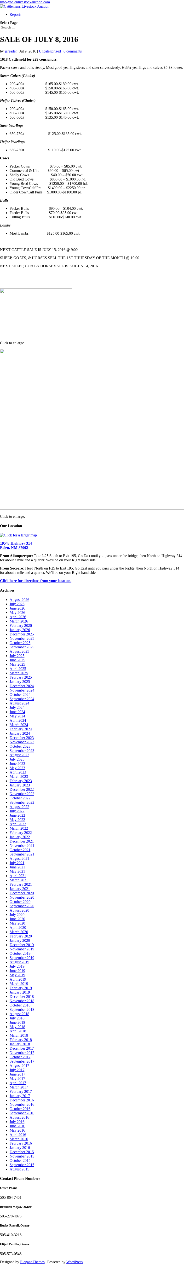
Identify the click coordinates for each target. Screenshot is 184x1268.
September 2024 (22, 699)
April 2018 (18, 1031)
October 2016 (20, 1109)
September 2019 (22, 958)
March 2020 (19, 932)
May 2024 (17, 716)
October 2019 (20, 953)
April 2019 (18, 979)
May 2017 (17, 1078)
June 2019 (17, 971)
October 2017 (20, 1057)
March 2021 (19, 880)
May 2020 (17, 923)
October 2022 (20, 798)
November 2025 (22, 638)
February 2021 (21, 884)
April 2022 (18, 824)
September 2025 (22, 647)
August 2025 (19, 651)
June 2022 (17, 815)
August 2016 (19, 1117)
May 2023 (17, 768)
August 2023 (19, 755)
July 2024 (17, 707)
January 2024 (20, 733)
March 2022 (19, 828)
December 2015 (22, 1152)
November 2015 (22, 1156)
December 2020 (22, 893)
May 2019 (17, 975)
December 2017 (22, 1048)
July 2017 (17, 1070)
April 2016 (18, 1135)
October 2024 (20, 694)
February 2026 (21, 625)
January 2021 (20, 889)
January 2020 (20, 940)
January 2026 (20, 630)
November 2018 (22, 1001)
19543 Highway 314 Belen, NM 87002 (16, 545)
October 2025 (20, 643)
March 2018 (19, 1035)
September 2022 (22, 802)
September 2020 (22, 906)
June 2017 (17, 1074)
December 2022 (22, 789)
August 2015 (19, 1169)
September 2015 (22, 1165)
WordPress (74, 1262)
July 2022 (17, 811)
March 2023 (19, 776)
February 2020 (21, 936)
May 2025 (17, 664)
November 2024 (22, 690)
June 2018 (17, 1022)
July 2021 (17, 863)
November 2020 (22, 897)
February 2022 (21, 833)
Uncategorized (50, 51)
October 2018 (20, 1005)
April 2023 (18, 772)
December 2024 (22, 686)
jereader (11, 51)
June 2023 (17, 764)
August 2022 (19, 807)
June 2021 (17, 867)
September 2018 (22, 1009)
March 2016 (19, 1139)
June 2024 (17, 712)
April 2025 (18, 669)
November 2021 (22, 845)
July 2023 (17, 759)
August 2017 (19, 1066)
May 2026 (17, 613)
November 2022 (22, 794)
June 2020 (17, 919)
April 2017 (18, 1083)
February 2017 (21, 1091)
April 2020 (18, 927)
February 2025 (21, 677)
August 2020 (19, 910)
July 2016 (17, 1122)
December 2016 (22, 1100)
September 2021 (22, 854)
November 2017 (22, 1053)
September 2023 (22, 751)
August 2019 (19, 962)
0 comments (72, 51)
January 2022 (20, 837)
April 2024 (18, 720)
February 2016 (21, 1143)
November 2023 (22, 742)
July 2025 (17, 656)
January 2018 (20, 1044)
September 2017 (22, 1061)
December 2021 (22, 841)
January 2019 (20, 992)
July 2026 (17, 604)
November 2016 (22, 1104)
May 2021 (17, 871)
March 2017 (19, 1087)
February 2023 (21, 781)
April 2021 (18, 876)
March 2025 (19, 673)
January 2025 (20, 682)
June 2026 (17, 608)
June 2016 (17, 1126)
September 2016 (22, 1113)
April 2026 (18, 617)
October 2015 (20, 1160)
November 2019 (22, 949)
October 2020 (20, 902)
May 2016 (17, 1130)
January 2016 (20, 1148)
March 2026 (19, 621)
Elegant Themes (32, 1262)
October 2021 (20, 850)
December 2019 (22, 945)
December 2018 (22, 997)
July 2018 (17, 1018)
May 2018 (17, 1027)
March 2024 (19, 725)
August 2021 (19, 858)
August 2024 (19, 703)
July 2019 (17, 966)
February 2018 (21, 1040)
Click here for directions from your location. (35, 581)
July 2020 (17, 915)
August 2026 (19, 600)
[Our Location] (18, 535)
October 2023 (20, 746)
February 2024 (21, 729)
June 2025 (17, 660)
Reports (15, 14)
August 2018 (19, 1014)
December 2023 (22, 738)
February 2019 (21, 988)
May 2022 (17, 820)
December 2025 (22, 634)
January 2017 (20, 1096)
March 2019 (19, 984)
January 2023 (20, 785)
